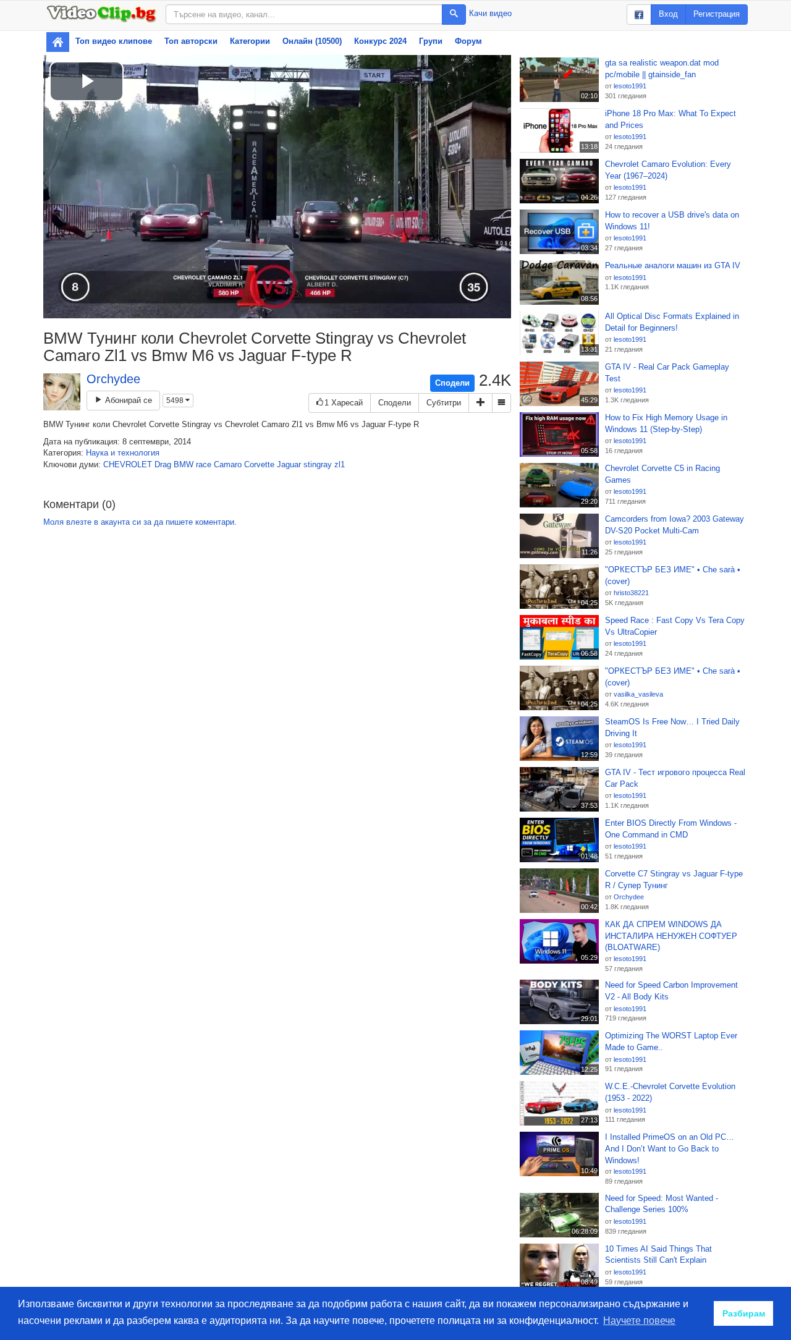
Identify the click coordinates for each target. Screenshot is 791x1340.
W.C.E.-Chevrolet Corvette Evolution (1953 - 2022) (670, 1092)
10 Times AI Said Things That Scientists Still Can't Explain (658, 1254)
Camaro (228, 464)
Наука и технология (122, 452)
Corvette (259, 464)
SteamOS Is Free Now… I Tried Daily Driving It (672, 727)
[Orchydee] (61, 391)
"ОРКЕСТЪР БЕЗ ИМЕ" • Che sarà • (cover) (672, 575)
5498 (175, 400)
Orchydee (113, 379)
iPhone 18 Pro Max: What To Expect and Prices (670, 119)
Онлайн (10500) (312, 41)
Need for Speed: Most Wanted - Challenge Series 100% (661, 1204)
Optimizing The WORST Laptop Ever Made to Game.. (671, 1041)
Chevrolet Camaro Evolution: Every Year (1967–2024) (668, 169)
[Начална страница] (57, 42)
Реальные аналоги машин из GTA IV (672, 265)
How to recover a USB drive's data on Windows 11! (672, 220)
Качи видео (490, 13)
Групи (430, 41)
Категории (250, 41)
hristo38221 (631, 592)
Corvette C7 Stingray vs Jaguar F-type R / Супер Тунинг (674, 879)
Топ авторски (191, 41)
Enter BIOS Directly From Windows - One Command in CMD (671, 828)
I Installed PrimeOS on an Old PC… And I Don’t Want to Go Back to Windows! (669, 1148)
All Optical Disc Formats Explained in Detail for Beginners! (672, 322)
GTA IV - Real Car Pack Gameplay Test (667, 372)
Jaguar (289, 464)
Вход (668, 14)
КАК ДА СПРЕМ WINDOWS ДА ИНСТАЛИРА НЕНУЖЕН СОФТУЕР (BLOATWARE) (671, 936)
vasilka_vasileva (638, 694)
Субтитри (443, 402)
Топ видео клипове (113, 41)
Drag (162, 464)
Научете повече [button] (639, 1320)
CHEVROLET (127, 464)
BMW (183, 464)
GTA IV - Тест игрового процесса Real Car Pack (675, 778)
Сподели (452, 383)
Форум (468, 41)
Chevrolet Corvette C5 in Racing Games (662, 474)
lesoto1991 (630, 86)
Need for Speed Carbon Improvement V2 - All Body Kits (671, 990)
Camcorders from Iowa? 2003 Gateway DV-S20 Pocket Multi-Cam (674, 524)
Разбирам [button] (743, 1313)
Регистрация (716, 14)
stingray (317, 464)
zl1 (339, 464)
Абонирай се (127, 400)
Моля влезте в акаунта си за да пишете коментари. (140, 522)
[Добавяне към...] (480, 403)
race (203, 464)
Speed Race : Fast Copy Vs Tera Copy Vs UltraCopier (675, 626)
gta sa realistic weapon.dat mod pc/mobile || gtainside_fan (662, 68)
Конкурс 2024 (380, 41)
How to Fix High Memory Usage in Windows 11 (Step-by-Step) (666, 423)
